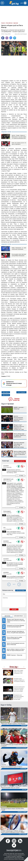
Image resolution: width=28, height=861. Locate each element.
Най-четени (7, 615)
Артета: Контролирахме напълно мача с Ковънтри (15, 644)
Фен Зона (24, 789)
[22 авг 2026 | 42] (14, 779)
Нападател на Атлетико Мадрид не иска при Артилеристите (15, 626)
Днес (23, 3)
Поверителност (21, 854)
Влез (17, 590)
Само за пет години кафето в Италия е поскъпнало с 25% (18, 672)
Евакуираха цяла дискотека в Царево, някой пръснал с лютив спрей (19, 697)
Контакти (10, 854)
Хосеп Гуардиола (21, 392)
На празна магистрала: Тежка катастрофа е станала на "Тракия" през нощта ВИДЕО (19, 689)
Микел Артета (6, 392)
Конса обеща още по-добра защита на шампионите (14, 638)
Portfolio (16, 859)
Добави (14, 609)
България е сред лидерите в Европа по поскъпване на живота (19, 680)
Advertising (11, 859)
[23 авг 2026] (14, 736)
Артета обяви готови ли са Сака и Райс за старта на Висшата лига (15, 650)
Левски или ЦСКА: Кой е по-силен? (10, 787)
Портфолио (18, 856)
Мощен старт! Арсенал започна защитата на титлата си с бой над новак (16, 621)
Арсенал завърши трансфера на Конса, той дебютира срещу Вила (16, 632)
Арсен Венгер (6, 395)
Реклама (15, 854)
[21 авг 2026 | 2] (14, 822)
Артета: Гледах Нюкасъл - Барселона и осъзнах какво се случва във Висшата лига (19, 137)
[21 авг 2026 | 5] (14, 715)
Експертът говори (22, 811)
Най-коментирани (18, 615)
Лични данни (21, 859)
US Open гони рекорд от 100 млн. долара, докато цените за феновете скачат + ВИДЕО (12, 831)
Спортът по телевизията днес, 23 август (11, 766)
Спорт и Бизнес (22, 834)
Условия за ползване (11, 856)
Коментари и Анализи (21, 747)
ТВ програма (23, 768)
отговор (21, 475)
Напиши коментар (16, 399)
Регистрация (22, 590)
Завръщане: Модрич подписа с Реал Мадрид (13, 723)
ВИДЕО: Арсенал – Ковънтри (14, 655)
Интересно (23, 725)
